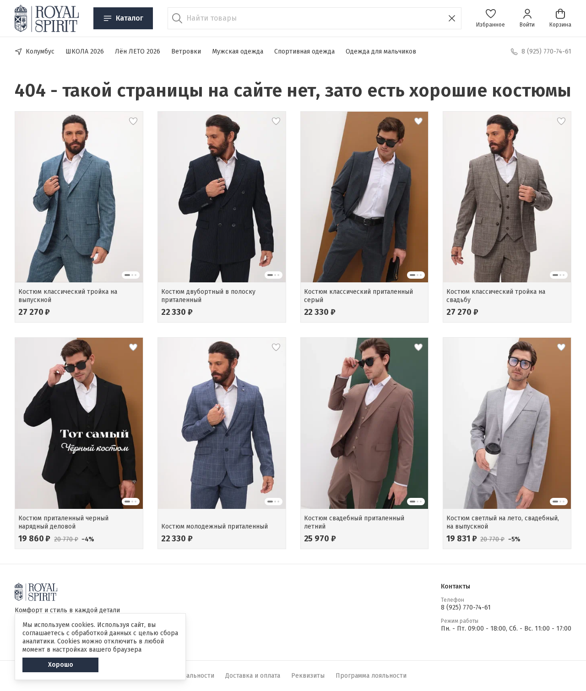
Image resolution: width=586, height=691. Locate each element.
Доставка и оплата (252, 676)
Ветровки (186, 51)
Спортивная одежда (304, 51)
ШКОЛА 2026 (84, 51)
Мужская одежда (237, 51)
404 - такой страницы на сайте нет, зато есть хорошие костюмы (293, 90)
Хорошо (60, 665)
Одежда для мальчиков (381, 51)
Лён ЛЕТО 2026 (137, 51)
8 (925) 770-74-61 (466, 607)
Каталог (129, 18)
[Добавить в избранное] (133, 121)
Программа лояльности (371, 676)
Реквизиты (308, 676)
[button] (490, 18)
